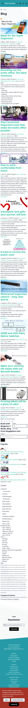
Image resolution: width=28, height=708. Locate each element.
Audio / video (6, 548)
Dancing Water (7, 584)
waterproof (21, 588)
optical (5, 588)
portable (8, 580)
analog (15, 586)
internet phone (12, 571)
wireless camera (19, 575)
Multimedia (6, 499)
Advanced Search (14, 687)
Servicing (5, 542)
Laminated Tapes (3, 579)
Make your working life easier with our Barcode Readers (12, 368)
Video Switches (6, 509)
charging (15, 573)
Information (5, 511)
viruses (24, 582)
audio (17, 586)
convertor (24, 586)
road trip (19, 567)
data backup (23, 584)
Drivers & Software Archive (14, 674)
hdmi (7, 565)
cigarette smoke (9, 582)
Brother (18, 577)
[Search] (17, 3)
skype (16, 571)
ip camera (10, 575)
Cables (4, 514)
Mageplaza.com (13, 431)
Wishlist (14, 683)
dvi (18, 565)
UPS (24, 590)
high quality (12, 565)
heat (12, 577)
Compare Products (14, 685)
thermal (14, 577)
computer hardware (7, 577)
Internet (4, 561)
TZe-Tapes (12, 579)
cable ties (20, 569)
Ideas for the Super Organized (12, 37)
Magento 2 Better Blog (6, 427)
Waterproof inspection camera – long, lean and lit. (14, 296)
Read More (4, 53)
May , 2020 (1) (6, 527)
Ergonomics (5, 556)
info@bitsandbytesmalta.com (15, 649)
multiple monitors (4, 567)
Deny (6, 700)
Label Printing (22, 577)
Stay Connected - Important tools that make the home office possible (13, 126)
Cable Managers (7, 496)
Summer (4, 552)
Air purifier (5, 546)
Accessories (6, 491)
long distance (9, 588)
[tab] (14, 444)
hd (4, 565)
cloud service (17, 584)
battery (2, 577)
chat (1, 571)
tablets (24, 588)
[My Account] (20, 3)
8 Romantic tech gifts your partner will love (13, 213)
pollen (22, 582)
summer (18, 588)
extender (24, 575)
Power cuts (5, 559)
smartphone (19, 573)
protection (14, 588)
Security (4, 541)
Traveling (5, 539)
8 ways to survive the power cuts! (13, 253)
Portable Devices (7, 519)
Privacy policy (14, 666)
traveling (16, 567)
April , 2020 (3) (6, 529)
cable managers (11, 569)
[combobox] (14, 436)
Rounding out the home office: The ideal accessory (13, 72)
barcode (13, 590)
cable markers (16, 569)
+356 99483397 (15, 647)
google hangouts (5, 571)
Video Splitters (6, 504)
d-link (20, 584)
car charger (12, 573)
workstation (8, 590)
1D (17, 590)
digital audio (2, 588)
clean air (13, 582)
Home (1, 9)
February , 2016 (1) (7, 531)
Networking (5, 521)
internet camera (6, 575)
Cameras (4, 494)
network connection (4, 592)
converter (21, 586)
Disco (11, 584)
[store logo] (10, 3)
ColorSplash (3, 584)
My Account (14, 679)
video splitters (23, 565)
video (16, 565)
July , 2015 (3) (6, 535)
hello (9, 567)
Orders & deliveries (14, 672)
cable (9, 565)
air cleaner (15, 579)
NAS (5, 586)
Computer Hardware (8, 516)
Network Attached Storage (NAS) (11, 550)
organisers (24, 569)
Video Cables (6, 501)
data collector (22, 590)
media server (2, 586)
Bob (14, 44)
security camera (14, 575)
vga (20, 565)
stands (2, 590)
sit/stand (4, 590)
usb (22, 575)
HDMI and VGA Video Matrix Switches (13, 335)
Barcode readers (7, 557)
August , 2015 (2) (7, 533)
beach (12, 588)
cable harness (6, 569)
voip (8, 573)
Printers (4, 544)
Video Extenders (7, 506)
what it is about (12, 567)
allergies (25, 579)
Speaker (13, 584)
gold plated (2, 565)
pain (11, 590)
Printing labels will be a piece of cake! (13, 403)
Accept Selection (18, 700)
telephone (19, 571)
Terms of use (14, 668)
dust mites (16, 582)
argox (16, 590)
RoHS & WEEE (14, 670)
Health (4, 554)
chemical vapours (3, 582)
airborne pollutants (21, 579)
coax (19, 586)
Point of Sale (6, 524)
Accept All (14, 704)
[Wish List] (23, 3)
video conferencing (4, 573)
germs (20, 582)
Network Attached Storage (10, 586)
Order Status (14, 681)
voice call (23, 571)
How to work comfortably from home (11, 167)
